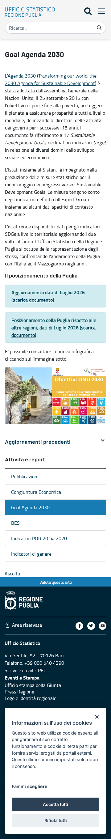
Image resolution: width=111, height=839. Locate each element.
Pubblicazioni (25, 476)
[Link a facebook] (79, 626)
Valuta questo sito (55, 582)
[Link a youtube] (102, 626)
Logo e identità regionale (30, 698)
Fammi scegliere (29, 786)
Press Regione (19, 691)
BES (15, 522)
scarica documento (33, 299)
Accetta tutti (55, 804)
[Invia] (99, 28)
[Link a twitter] (91, 626)
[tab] (55, 442)
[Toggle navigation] (99, 11)
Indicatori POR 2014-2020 (39, 538)
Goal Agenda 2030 (30, 507)
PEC (42, 670)
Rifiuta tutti (55, 820)
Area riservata (27, 625)
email (27, 670)
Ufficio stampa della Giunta (33, 685)
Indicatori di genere (31, 553)
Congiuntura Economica (36, 492)
